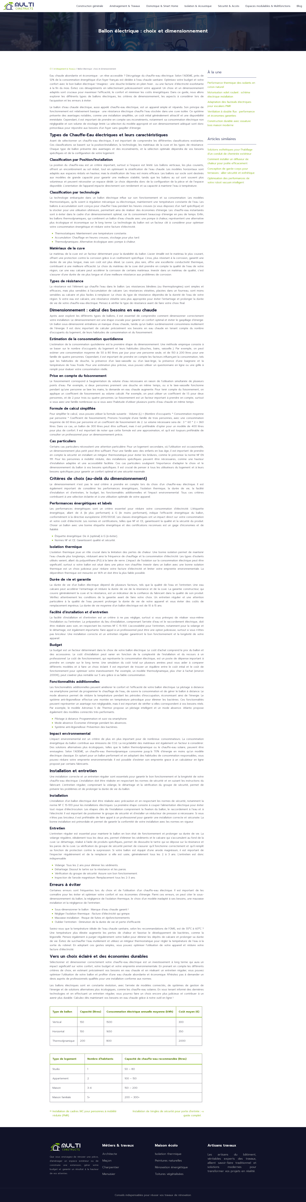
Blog (299, 6)
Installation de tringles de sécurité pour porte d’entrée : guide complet (167, 1113)
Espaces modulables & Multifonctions (268, 6)
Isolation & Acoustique (198, 6)
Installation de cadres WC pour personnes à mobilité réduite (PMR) (84, 1113)
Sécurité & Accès (228, 6)
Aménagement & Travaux (124, 6)
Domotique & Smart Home (162, 6)
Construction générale (89, 6)
